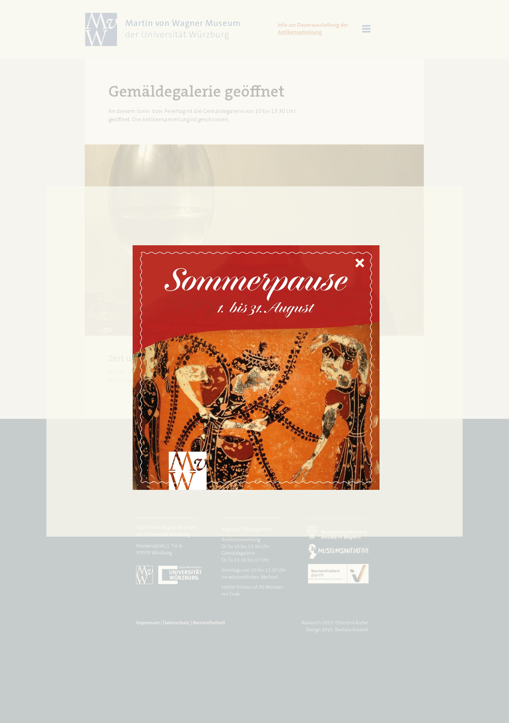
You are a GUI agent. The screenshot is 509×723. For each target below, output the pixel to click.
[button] (359, 262)
